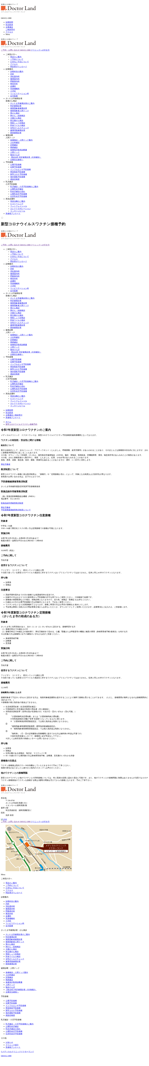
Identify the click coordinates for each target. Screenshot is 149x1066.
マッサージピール (17, 211)
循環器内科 (15, 79)
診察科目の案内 (16, 72)
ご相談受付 (14, 415)
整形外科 (14, 84)
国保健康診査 (15, 133)
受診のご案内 (15, 57)
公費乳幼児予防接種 (18, 194)
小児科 (13, 91)
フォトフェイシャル (18, 206)
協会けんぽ (15, 155)
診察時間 (9, 410)
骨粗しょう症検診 (17, 123)
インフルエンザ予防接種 (20, 169)
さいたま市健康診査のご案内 (22, 103)
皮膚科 (13, 86)
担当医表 (9, 413)
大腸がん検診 (15, 118)
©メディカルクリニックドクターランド (17, 1052)
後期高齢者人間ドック (19, 111)
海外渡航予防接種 (17, 177)
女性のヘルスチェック (19, 128)
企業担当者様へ (16, 160)
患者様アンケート (13, 214)
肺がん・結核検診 (17, 116)
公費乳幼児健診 (16, 189)
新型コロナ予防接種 (18, 174)
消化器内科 (15, 76)
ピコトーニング (16, 204)
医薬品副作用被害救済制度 (12, 503)
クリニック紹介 (12, 1045)
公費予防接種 (15, 165)
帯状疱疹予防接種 (17, 172)
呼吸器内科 (15, 81)
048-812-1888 (6, 1056)
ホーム (8, 422)
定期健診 (14, 145)
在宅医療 (14, 96)
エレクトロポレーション (20, 209)
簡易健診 (14, 147)
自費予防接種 (15, 167)
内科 (12, 74)
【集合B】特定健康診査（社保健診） (25, 157)
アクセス (14, 64)
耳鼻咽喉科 (15, 89)
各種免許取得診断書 (18, 150)
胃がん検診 (15, 113)
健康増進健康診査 (17, 130)
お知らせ (9, 1042)
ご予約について (16, 59)
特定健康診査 (15, 106)
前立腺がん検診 (16, 120)
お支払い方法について (19, 62)
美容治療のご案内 (17, 201)
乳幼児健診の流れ (17, 191)
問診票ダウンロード (18, 67)
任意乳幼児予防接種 (18, 196)
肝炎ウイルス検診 (17, 125)
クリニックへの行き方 (40, 50)
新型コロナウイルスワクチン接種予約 (21, 424)
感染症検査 (15, 179)
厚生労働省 (5, 464)
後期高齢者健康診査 (18, 108)
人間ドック (15, 152)
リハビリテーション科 (19, 94)
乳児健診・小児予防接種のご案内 (24, 187)
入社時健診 (15, 143)
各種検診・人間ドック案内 (21, 140)
